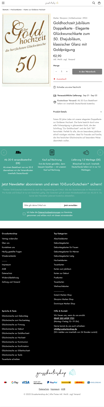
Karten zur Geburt (61, 273)
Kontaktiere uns (8, 247)
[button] (99, 3)
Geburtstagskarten (61, 243)
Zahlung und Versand (11, 281)
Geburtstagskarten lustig (64, 255)
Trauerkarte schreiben (11, 359)
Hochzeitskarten (16, 9)
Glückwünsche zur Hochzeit (13, 337)
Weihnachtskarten (61, 286)
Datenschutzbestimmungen (49, 212)
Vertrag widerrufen (10, 238)
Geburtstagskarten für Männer (66, 251)
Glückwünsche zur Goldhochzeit (15, 333)
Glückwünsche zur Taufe (12, 354)
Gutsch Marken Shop (63, 294)
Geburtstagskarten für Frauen (66, 247)
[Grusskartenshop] (52, 3)
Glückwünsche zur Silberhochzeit (16, 350)
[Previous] (4, 152)
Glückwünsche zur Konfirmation (15, 346)
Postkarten (58, 277)
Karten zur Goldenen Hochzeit (34, 9)
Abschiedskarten (61, 238)
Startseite (6, 9)
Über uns (5, 243)
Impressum (6, 264)
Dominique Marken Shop (64, 303)
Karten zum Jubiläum (62, 268)
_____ (4, 260)
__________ (59, 290)
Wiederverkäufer (9, 255)
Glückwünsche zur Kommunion (15, 341)
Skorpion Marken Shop (63, 299)
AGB (4, 268)
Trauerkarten (59, 264)
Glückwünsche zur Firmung (13, 324)
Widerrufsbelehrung (10, 277)
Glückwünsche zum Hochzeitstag (16, 320)
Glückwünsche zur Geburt (13, 328)
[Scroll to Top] (99, 393)
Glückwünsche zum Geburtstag (15, 315)
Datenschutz (7, 273)
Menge (56, 65)
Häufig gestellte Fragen (12, 251)
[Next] (100, 152)
